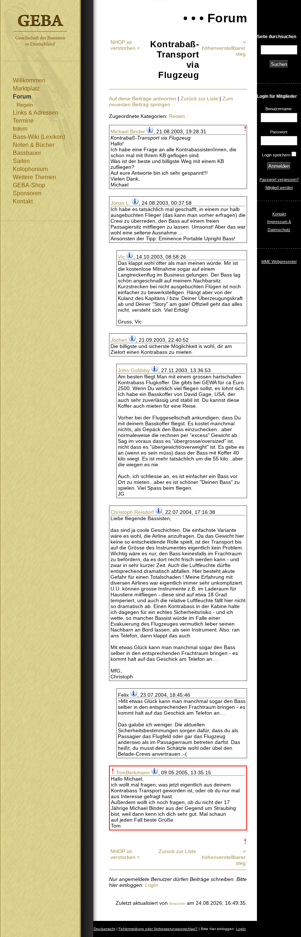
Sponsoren (27, 193)
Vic (121, 257)
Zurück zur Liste (199, 98)
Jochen (118, 340)
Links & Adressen (35, 113)
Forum (22, 96)
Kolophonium (30, 169)
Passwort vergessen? (279, 179)
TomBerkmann (133, 772)
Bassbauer (27, 153)
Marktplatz (26, 88)
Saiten (21, 161)
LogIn (151, 885)
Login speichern (276, 155)
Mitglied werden (279, 187)
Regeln (25, 105)
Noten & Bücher (33, 145)
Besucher (177, 903)
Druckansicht (104, 929)
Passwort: (279, 132)
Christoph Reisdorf (132, 512)
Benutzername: (279, 109)
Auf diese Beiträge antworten (142, 98)
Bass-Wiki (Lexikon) (39, 137)
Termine (23, 121)
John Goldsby (134, 370)
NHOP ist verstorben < (125, 45)
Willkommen (29, 80)
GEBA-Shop (29, 185)
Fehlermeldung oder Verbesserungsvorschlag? (158, 929)
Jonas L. (120, 203)
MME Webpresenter (279, 261)
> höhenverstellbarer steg (224, 48)
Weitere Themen (34, 177)
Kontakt (23, 201)
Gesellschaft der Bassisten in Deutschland (40, 30)
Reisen (177, 116)
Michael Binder (127, 131)
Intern (20, 129)
